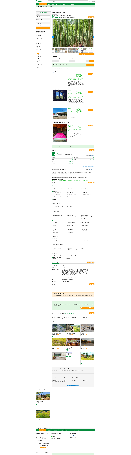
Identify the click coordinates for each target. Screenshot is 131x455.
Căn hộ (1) (37, 61)
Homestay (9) (38, 63)
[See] (59, 345)
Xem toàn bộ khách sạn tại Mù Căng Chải (45, 6)
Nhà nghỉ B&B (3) (39, 64)
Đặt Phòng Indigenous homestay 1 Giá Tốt (86, 54)
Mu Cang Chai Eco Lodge (56, 333)
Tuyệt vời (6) (54, 375)
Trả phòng (39, 23)
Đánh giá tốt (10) (38, 35)
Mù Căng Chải (43, 4)
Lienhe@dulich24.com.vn (56, 436)
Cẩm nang (72, 4)
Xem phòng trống (91, 262)
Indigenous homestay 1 (40, 401)
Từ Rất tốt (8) (38, 46)
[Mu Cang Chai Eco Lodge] (59, 332)
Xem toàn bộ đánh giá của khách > (89, 166)
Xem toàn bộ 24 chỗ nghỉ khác (73, 385)
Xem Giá (92, 60)
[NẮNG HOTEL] (87, 332)
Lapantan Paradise (84, 360)
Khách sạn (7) (38, 60)
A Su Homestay (69, 353)
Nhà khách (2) (38, 67)
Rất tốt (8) (64, 375)
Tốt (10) (73, 375)
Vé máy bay (66, 4)
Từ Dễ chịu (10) (38, 49)
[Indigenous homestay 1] (43, 400)
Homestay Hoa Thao (84, 347)
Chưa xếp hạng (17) (39, 56)
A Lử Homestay (69, 347)
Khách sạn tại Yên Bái (52, 8)
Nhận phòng (39, 19)
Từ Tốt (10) (37, 47)
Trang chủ (37, 8)
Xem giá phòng (91, 17)
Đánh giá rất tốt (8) (39, 34)
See (52, 347)
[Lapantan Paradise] (87, 359)
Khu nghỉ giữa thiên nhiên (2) (41, 65)
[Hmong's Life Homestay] (73, 332)
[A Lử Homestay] (73, 345)
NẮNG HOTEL (83, 333)
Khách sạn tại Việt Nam (43, 8)
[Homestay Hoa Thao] (87, 345)
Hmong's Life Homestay (71, 333)
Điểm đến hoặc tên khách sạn (42, 14)
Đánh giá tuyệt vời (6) (39, 32)
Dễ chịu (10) (84, 375)
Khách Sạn (59, 4)
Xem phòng (92, 150)
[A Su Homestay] (69, 352)
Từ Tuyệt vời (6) (38, 44)
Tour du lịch (51, 4)
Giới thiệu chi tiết (43, 447)
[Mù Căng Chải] (43, 418)
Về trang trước (75, 430)
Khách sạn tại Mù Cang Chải (61, 8)
